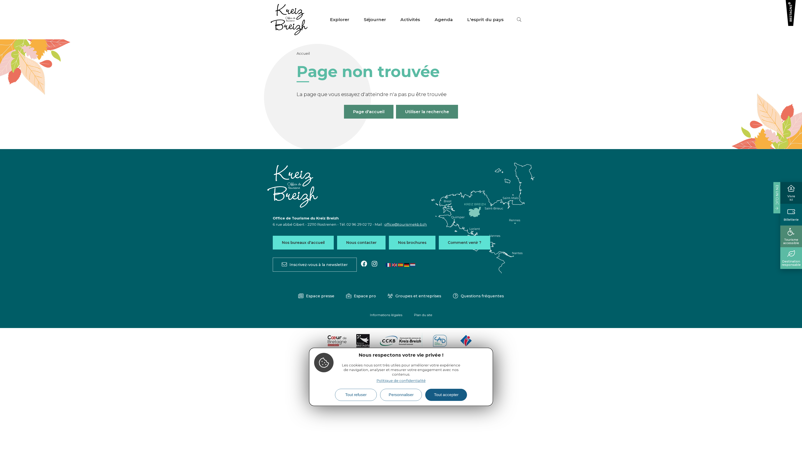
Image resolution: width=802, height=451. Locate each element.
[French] (388, 265)
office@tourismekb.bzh (405, 224)
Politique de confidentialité (401, 381)
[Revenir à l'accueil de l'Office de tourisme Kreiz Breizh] (289, 19)
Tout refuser (356, 395)
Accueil (303, 53)
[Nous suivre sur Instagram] (374, 264)
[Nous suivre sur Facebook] (364, 264)
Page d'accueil (369, 111)
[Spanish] (401, 265)
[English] (394, 265)
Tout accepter (446, 395)
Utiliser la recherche (427, 111)
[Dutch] (413, 265)
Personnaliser (401, 395)
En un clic (777, 195)
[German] (407, 265)
